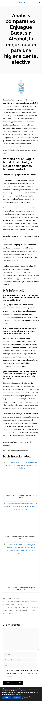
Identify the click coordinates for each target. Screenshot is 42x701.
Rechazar (17, 697)
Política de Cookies (19, 690)
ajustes (18, 694)
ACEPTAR (6, 697)
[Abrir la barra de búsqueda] (2, 3)
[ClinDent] (22, 3)
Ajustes (26, 697)
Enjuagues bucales (12, 599)
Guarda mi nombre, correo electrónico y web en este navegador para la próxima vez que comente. (22, 673)
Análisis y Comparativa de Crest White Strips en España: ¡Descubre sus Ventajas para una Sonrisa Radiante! (21, 610)
